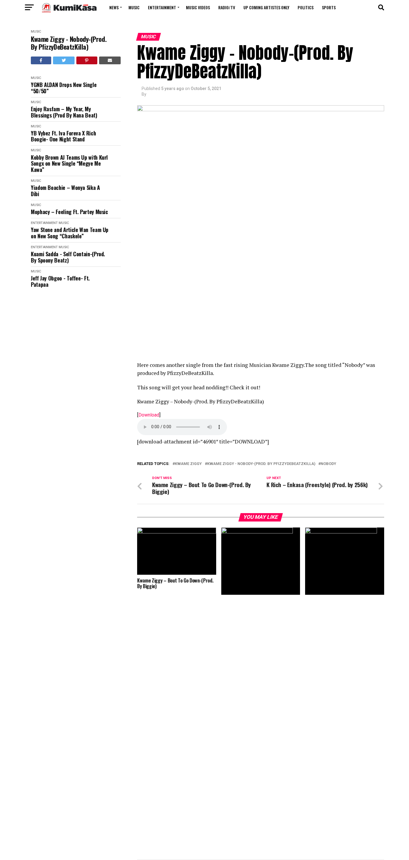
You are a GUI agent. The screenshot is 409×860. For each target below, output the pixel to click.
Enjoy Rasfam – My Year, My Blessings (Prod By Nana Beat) (64, 112)
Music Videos (198, 7)
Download (148, 415)
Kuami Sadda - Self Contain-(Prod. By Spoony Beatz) (68, 257)
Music (134, 7)
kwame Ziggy (188, 464)
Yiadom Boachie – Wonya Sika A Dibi (65, 190)
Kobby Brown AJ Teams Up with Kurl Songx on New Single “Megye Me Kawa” (69, 163)
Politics (305, 7)
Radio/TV (226, 7)
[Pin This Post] (86, 60)
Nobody (328, 464)
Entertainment (162, 7)
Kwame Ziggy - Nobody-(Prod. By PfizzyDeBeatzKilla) (69, 43)
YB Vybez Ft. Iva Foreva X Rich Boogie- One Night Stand (63, 136)
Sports (329, 7)
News (114, 7)
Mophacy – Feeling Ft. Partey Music (69, 212)
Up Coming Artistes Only (266, 7)
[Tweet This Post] (64, 60)
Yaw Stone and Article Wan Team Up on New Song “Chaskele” (69, 233)
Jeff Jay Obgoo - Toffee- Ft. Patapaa (60, 281)
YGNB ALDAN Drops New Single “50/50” (63, 88)
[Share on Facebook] (41, 60)
